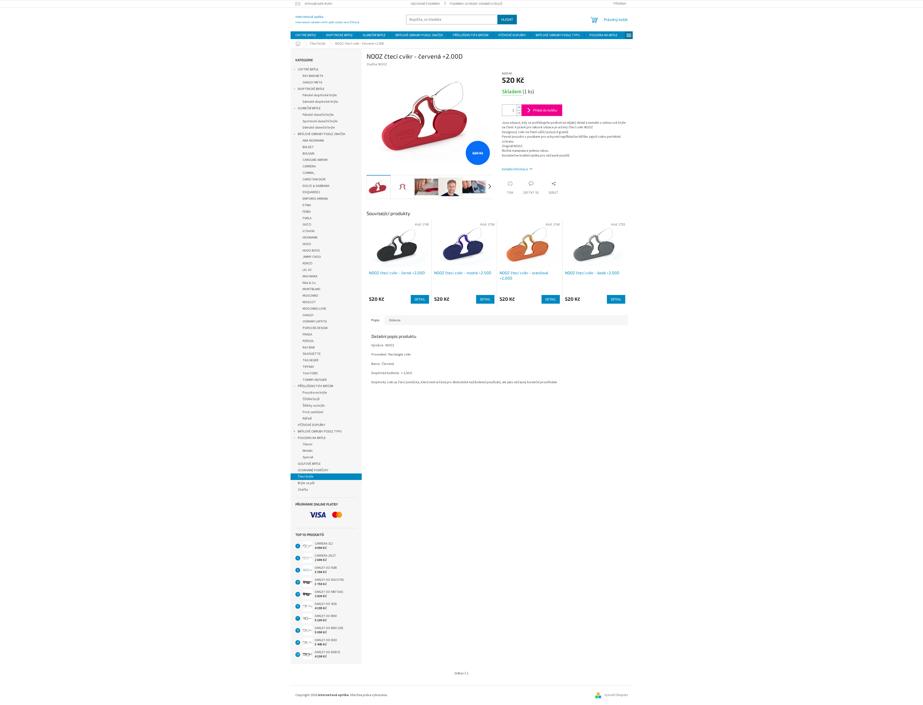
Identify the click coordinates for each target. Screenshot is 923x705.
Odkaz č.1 (461, 673)
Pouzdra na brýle (315, 392)
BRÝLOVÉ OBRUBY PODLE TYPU (320, 431)
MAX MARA (310, 276)
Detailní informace (515, 169)
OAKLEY (308, 315)
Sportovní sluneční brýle (320, 121)
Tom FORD (310, 373)
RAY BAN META (313, 76)
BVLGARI (308, 153)
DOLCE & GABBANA (316, 186)
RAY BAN (309, 347)
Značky (303, 489)
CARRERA (309, 166)
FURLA (307, 218)
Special (308, 457)
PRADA (307, 334)
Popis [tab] (375, 320)
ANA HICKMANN (313, 140)
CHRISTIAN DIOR (314, 179)
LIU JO (307, 269)
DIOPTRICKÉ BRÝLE (311, 89)
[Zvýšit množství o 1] (519, 107)
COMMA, (309, 173)
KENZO (307, 263)
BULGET (308, 147)
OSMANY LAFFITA (315, 321)
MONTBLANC (312, 289)
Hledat (507, 19)
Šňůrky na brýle (314, 405)
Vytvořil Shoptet (616, 695)
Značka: (377, 64)
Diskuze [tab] (395, 320)
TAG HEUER (311, 360)
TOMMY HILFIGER (315, 379)
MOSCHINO (310, 295)
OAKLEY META (312, 82)
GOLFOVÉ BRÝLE (309, 463)
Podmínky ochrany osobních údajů (476, 4)
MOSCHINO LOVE (314, 308)
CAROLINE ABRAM (315, 159)
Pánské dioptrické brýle (320, 95)
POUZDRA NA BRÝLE (312, 438)
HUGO (307, 244)
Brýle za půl (306, 483)
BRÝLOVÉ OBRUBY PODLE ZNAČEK (321, 134)
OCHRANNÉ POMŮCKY (313, 470)
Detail (420, 299)
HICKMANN (310, 237)
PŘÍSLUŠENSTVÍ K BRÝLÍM (315, 386)
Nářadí (307, 418)
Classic (308, 444)
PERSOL (308, 341)
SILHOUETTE (312, 353)
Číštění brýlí (311, 399)
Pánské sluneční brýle (318, 114)
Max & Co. (309, 283)
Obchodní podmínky (425, 4)
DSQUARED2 (311, 192)
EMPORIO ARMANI (315, 198)
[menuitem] (306, 35)
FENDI (307, 211)
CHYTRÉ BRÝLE (308, 69)
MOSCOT (309, 302)
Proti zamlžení (313, 412)
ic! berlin (309, 231)
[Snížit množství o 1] (519, 113)
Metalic (308, 450)
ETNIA (307, 205)
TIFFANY (308, 366)
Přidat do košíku (545, 110)
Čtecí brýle (305, 476)
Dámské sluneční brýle (319, 127)
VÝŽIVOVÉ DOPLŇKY (311, 425)
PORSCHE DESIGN (315, 328)
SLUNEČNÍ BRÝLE (309, 108)
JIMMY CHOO (312, 256)
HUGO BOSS (311, 250)
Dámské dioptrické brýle (320, 101)
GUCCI (307, 224)
